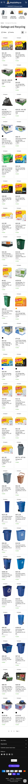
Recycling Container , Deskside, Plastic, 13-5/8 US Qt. (7, 602)
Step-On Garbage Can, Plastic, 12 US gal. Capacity (6, 489)
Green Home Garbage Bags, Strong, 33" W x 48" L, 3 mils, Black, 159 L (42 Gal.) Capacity (7, 170)
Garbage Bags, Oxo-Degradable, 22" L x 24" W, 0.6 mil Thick (7, 113)
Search (7, 778)
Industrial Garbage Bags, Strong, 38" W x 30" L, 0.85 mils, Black (7, 142)
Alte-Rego (4, 722)
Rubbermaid (18, 259)
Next (17, 731)
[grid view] (22, 32)
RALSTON (18, 345)
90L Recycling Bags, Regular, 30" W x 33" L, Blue (20, 169)
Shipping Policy (19, 778)
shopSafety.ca (4, 257)
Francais (17, 6)
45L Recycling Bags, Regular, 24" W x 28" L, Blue (6, 375)
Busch (17, 493)
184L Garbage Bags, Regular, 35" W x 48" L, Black (7, 199)
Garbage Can (19, 459)
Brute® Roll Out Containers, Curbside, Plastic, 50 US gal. (7, 575)
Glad (3, 58)
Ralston (3, 145)
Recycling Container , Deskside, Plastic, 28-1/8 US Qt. (21, 546)
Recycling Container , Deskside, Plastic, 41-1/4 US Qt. (21, 575)
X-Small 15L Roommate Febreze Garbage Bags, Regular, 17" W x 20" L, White (21, 403)
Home (2, 23)
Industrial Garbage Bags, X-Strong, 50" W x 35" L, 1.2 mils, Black (7, 255)
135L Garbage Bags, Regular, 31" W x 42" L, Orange (21, 315)
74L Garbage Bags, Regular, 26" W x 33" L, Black (20, 86)
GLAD (3, 288)
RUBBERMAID (5, 316)
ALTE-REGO (4, 115)
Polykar (3, 175)
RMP (3, 84)
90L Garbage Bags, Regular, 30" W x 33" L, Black (20, 56)
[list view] (25, 32)
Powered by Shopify (14, 781)
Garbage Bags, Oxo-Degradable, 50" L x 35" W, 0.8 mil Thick (20, 284)
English (20, 6)
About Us (12, 778)
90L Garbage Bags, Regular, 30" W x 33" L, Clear (7, 56)
